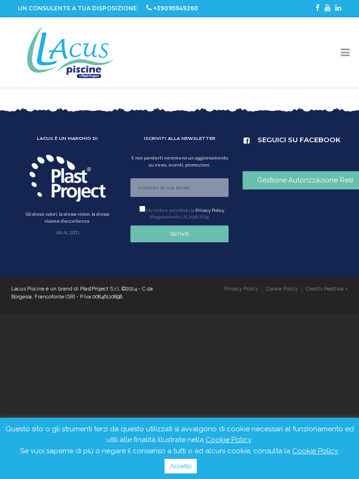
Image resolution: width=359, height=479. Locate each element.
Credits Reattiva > (327, 289)
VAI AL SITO (67, 232)
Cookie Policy (282, 289)
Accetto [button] (180, 466)
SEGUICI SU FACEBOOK (267, 139)
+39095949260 (175, 8)
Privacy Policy (209, 210)
